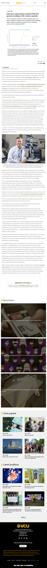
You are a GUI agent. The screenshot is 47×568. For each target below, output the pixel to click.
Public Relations (23, 532)
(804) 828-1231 (23, 534)
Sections (6, 3)
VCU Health (21, 84)
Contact (8, 560)
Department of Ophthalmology (12, 106)
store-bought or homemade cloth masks (32, 194)
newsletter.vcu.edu (24, 285)
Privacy (13, 560)
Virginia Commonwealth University (23, 529)
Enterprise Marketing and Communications (23, 531)
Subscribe (22, 546)
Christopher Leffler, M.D (32, 77)
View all (23, 517)
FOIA (29, 560)
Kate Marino (6, 67)
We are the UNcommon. (23, 565)
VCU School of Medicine (30, 106)
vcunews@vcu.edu (23, 535)
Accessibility (18, 560)
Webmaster (24, 560)
